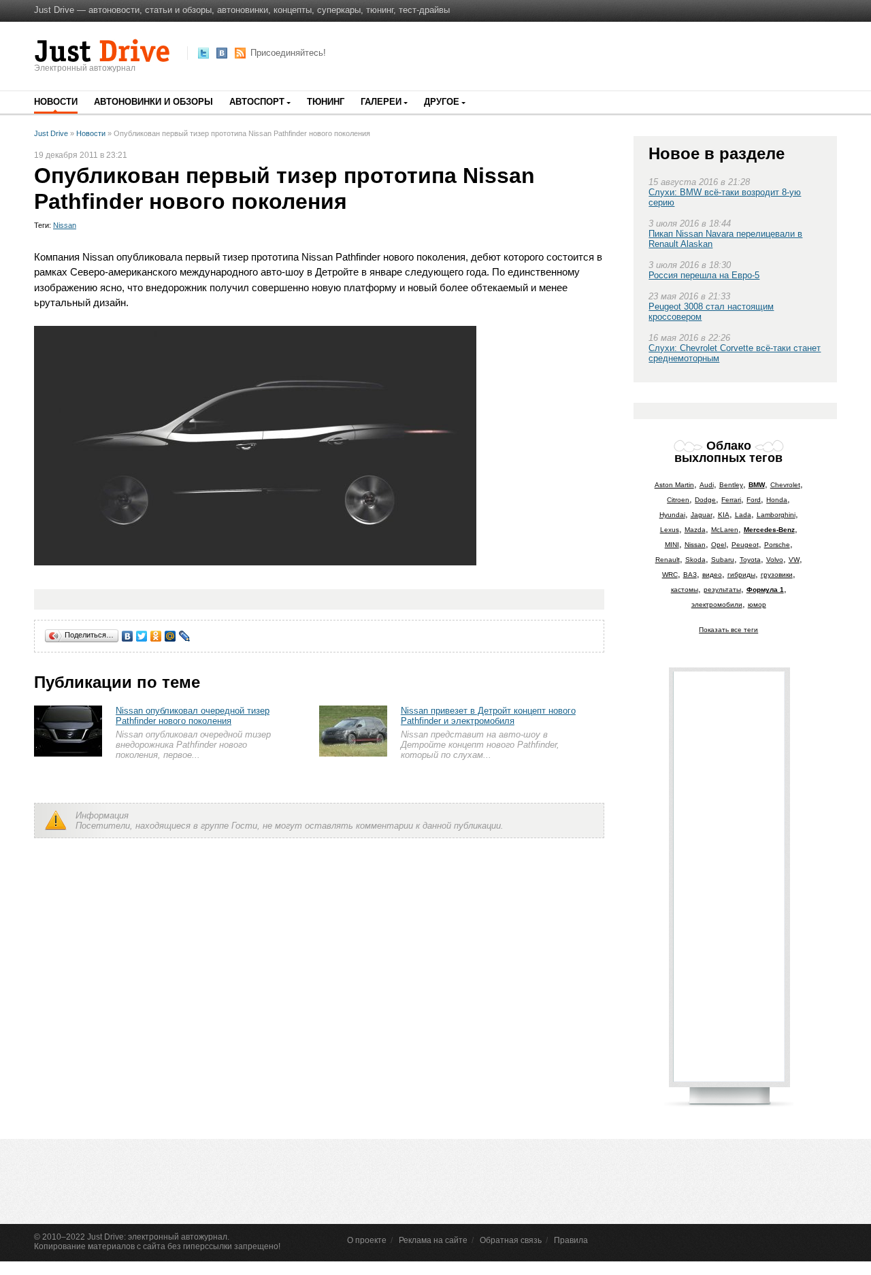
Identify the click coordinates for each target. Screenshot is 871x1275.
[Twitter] (142, 636)
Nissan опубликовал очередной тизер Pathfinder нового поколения (192, 716)
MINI (672, 544)
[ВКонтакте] (127, 636)
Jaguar (701, 514)
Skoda (695, 559)
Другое (441, 102)
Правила (571, 1240)
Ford (753, 499)
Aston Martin (674, 485)
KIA (723, 514)
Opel (718, 544)
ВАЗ (690, 574)
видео (712, 574)
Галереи (381, 102)
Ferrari (731, 499)
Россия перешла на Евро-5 (703, 275)
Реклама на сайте (433, 1240)
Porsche (777, 544)
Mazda (695, 529)
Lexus (669, 529)
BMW (757, 485)
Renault (667, 559)
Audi (707, 485)
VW (794, 559)
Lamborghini (776, 514)
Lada (743, 514)
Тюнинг (325, 102)
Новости (56, 102)
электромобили (716, 604)
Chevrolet (785, 485)
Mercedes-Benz (769, 529)
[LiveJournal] (185, 636)
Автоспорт (256, 102)
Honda (776, 499)
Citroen (678, 499)
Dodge (705, 499)
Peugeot (745, 544)
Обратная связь (511, 1240)
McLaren (724, 529)
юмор (757, 604)
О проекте (367, 1240)
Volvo (774, 559)
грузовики (777, 574)
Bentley (731, 485)
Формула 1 (765, 589)
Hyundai (672, 514)
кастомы (684, 589)
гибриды (741, 574)
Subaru (722, 559)
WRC (670, 574)
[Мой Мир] (170, 636)
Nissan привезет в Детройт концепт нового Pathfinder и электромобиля (488, 716)
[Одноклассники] (156, 636)
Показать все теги (728, 629)
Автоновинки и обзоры (153, 102)
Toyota (750, 559)
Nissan (64, 225)
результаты (722, 589)
